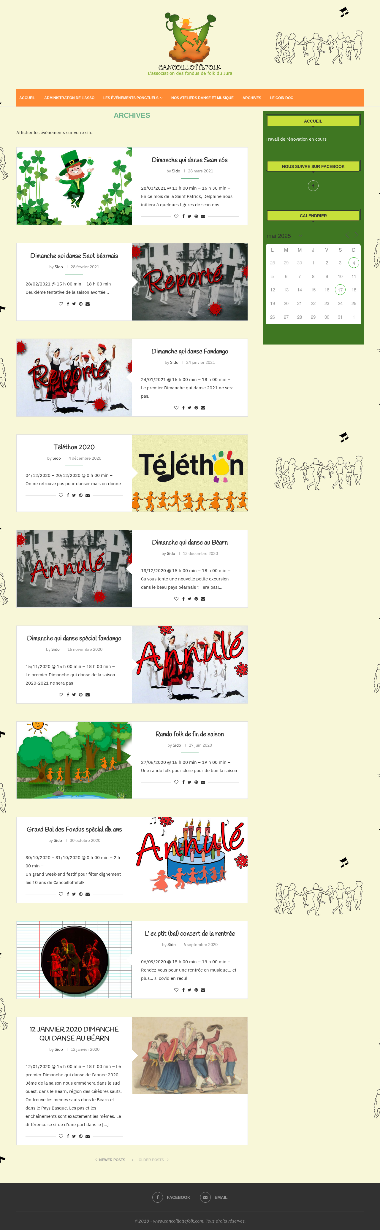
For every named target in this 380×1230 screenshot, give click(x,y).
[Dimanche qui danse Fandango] (74, 377)
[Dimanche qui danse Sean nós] (74, 185)
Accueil (27, 98)
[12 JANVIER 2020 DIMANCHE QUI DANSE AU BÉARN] (190, 1055)
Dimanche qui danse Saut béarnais (74, 256)
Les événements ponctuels (131, 98)
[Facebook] (313, 185)
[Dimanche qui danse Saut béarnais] (190, 281)
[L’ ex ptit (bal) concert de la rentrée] (74, 959)
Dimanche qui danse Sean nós (190, 160)
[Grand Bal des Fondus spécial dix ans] (190, 855)
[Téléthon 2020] (190, 473)
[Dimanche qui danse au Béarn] (74, 568)
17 (340, 290)
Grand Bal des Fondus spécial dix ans (74, 829)
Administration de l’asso (69, 98)
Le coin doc (281, 98)
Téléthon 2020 (74, 447)
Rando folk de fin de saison (190, 734)
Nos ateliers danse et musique (202, 98)
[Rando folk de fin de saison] (74, 760)
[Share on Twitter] (189, 216)
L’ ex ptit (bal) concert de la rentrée (190, 933)
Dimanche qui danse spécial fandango (74, 638)
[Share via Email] (203, 216)
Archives (252, 98)
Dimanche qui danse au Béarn (190, 542)
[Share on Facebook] (183, 216)
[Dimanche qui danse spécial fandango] (190, 664)
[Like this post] (176, 216)
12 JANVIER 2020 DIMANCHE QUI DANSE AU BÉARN (74, 1034)
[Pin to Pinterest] (196, 216)
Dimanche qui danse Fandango (189, 351)
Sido (176, 171)
